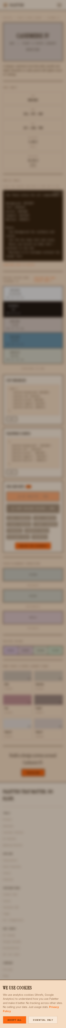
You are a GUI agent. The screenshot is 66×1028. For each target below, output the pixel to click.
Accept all (15, 1020)
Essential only (43, 1020)
